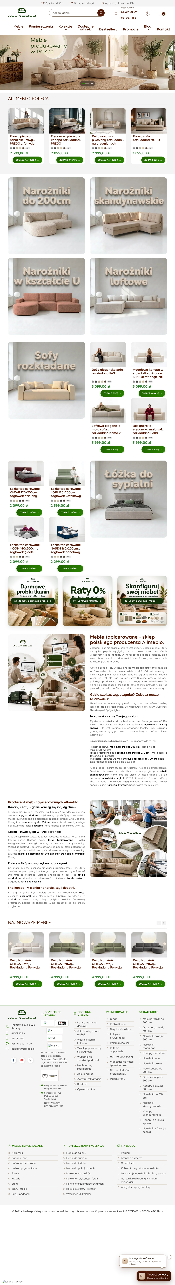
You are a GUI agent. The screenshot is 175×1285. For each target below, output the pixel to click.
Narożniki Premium (117, 784)
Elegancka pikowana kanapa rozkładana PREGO (66, 139)
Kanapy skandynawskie (152, 1113)
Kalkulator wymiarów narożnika (140, 1168)
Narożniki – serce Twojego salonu (114, 716)
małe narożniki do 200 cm (125, 746)
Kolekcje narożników (78, 1173)
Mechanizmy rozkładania (84, 1067)
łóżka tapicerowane (60, 840)
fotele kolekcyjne (31, 881)
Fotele (15, 1173)
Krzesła (16, 1178)
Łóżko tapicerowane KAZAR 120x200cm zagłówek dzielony (25, 492)
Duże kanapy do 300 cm (153, 1078)
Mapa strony (117, 1078)
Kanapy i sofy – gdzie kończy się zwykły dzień (42, 807)
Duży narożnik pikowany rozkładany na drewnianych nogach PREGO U (108, 141)
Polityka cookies (119, 1042)
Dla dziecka (52, 853)
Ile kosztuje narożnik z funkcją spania (143, 1173)
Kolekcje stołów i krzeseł (81, 1188)
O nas (113, 1019)
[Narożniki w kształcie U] (46, 296)
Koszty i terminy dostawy (87, 1024)
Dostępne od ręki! (83, 3)
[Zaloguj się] (148, 13)
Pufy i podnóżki (21, 1194)
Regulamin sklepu (121, 1029)
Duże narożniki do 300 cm (153, 1029)
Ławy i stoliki (19, 1188)
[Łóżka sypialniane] (128, 499)
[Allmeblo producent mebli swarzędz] (22, 1014)
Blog (147, 26)
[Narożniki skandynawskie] (128, 215)
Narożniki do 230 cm (153, 1096)
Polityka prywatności (117, 1036)
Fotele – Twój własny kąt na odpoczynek (38, 863)
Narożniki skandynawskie (152, 1104)
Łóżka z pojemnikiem (24, 1168)
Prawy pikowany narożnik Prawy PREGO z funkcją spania (22, 141)
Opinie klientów (86, 1089)
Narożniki (17, 1152)
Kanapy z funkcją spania (153, 1121)
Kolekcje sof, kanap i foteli (82, 1178)
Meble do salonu (76, 1152)
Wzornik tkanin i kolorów (86, 1041)
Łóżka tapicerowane (24, 1163)
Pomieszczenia (41, 26)
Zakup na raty (85, 1073)
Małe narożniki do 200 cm (153, 1020)
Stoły (15, 1183)
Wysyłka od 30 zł (53, 3)
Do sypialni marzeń (72, 853)
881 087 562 (128, 17)
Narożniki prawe (152, 1063)
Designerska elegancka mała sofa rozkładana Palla (148, 429)
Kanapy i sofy (20, 1158)
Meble (18, 26)
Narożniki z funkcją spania (154, 1130)
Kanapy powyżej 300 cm (153, 1087)
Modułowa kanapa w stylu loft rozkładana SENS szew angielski (148, 373)
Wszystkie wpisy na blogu (136, 1187)
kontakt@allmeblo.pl (23, 1048)
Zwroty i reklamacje (89, 1079)
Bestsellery (108, 29)
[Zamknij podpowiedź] (169, 1257)
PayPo (63, 1059)
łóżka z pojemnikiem (30, 853)
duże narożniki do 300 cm (142, 758)
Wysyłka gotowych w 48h (119, 3)
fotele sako (74, 878)
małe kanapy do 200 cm (35, 822)
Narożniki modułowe (149, 1046)
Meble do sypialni (76, 1158)
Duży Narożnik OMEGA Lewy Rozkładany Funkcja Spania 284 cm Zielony (66, 967)
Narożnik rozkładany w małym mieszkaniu (139, 1180)
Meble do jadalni (76, 1163)
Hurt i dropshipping (121, 1056)
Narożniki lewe (151, 1058)
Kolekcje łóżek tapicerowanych (85, 1183)
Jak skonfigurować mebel (88, 1032)
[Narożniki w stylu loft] (128, 296)
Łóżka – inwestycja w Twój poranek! (34, 832)
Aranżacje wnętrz (131, 1158)
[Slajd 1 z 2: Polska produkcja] (83, 83)
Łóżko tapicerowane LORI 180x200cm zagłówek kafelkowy (66, 492)
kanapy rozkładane (27, 815)
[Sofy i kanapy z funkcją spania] (46, 380)
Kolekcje (65, 26)
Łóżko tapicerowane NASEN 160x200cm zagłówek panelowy (66, 548)
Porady (125, 1152)
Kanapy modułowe (154, 1053)
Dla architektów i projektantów (120, 1072)
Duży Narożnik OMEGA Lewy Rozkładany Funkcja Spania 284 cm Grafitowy (148, 967)
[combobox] (76, 12)
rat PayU (53, 1059)
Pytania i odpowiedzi (116, 1049)
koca (81, 892)
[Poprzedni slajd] (6, 62)
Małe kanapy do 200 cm (152, 1070)
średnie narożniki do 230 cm (133, 752)
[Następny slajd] (168, 62)
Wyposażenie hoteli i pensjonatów (121, 1063)
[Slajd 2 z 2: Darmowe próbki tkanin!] (89, 83)
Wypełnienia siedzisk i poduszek (88, 1058)
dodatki (12, 899)
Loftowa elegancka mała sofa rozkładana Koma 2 (106, 429)
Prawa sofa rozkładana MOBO (146, 138)
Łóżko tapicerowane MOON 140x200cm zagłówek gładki (25, 548)
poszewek (25, 895)
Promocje (131, 29)
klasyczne (37, 825)
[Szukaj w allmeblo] (101, 12)
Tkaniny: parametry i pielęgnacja (89, 1050)
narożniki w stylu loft (114, 778)
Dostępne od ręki (86, 27)
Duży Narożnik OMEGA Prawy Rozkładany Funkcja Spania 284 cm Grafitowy (107, 967)
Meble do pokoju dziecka (81, 1168)
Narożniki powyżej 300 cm (154, 1037)
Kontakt (163, 29)
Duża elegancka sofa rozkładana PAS (107, 371)
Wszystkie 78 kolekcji (78, 1194)
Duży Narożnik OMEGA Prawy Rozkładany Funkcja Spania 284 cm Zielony (25, 967)
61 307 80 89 (129, 12)
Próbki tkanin (118, 1024)
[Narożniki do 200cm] (46, 215)
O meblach (127, 1163)
